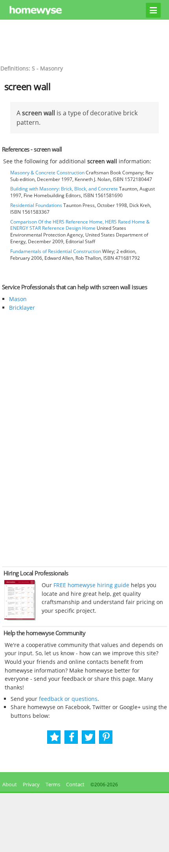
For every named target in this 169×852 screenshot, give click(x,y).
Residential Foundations (36, 205)
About (8, 784)
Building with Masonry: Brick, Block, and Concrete (64, 188)
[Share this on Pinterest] (106, 737)
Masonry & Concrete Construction (47, 172)
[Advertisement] (84, 41)
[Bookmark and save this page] (54, 737)
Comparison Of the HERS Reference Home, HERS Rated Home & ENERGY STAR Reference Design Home (80, 225)
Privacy (31, 784)
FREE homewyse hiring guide (90, 585)
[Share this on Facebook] (72, 737)
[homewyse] (85, 10)
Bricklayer (22, 307)
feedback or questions (68, 698)
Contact (75, 784)
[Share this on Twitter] (89, 737)
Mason (18, 299)
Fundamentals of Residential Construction (55, 251)
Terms (53, 784)
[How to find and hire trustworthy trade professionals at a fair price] (20, 618)
